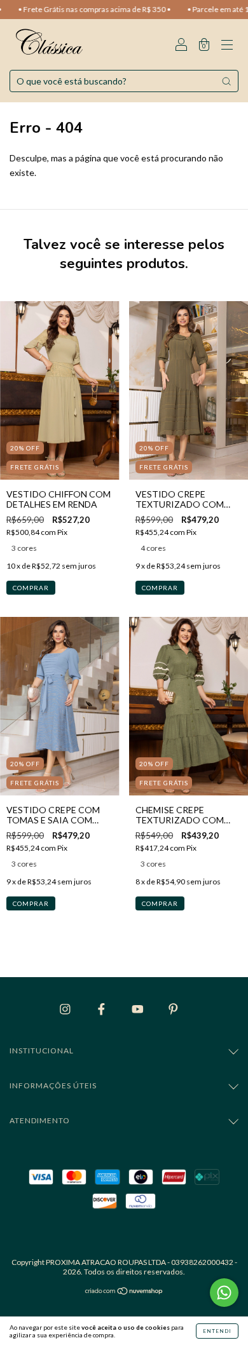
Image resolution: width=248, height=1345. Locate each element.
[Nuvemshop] (124, 1292)
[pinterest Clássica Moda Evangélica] (173, 1008)
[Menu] (227, 45)
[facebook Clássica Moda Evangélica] (102, 1008)
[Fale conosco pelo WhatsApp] (224, 1292)
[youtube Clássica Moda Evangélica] (138, 1008)
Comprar (31, 587)
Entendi (217, 1331)
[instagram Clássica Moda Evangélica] (66, 1008)
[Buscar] (226, 81)
